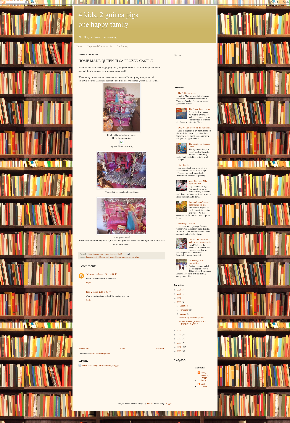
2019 (179, 293)
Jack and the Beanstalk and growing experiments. (200, 240)
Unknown (90, 274)
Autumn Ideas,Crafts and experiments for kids (199, 203)
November (184, 309)
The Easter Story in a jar (199, 109)
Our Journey (123, 46)
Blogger (168, 403)
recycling (135, 257)
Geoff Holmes (204, 385)
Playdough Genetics (186, 223)
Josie (88, 291)
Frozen (118, 257)
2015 (179, 302)
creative (95, 257)
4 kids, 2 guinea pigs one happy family (108, 19)
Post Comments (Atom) (100, 353)
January (183, 313)
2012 (179, 338)
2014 (179, 330)
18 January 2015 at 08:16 (106, 274)
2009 (179, 351)
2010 (179, 346)
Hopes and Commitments (99, 46)
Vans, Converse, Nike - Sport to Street (199, 182)
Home (79, 46)
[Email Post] (128, 254)
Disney (102, 257)
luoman (150, 403)
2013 (179, 334)
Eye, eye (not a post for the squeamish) (194, 127)
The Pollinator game (186, 93)
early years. (110, 257)
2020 (179, 289)
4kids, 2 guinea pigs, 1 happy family (206, 376)
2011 (179, 342)
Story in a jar (183, 165)
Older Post (159, 348)
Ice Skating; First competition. (196, 261)
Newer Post (84, 348)
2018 (179, 298)
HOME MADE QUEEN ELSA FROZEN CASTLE (192, 323)
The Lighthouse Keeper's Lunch (199, 145)
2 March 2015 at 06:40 (101, 291)
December (184, 305)
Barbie (88, 257)
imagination (126, 257)
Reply (88, 282)
